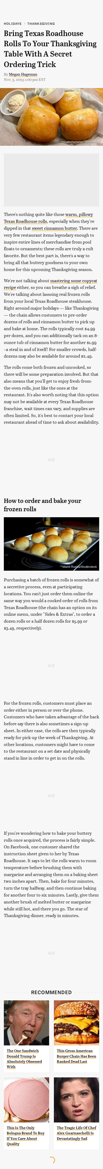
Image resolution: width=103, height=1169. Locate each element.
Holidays (13, 23)
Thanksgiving (41, 23)
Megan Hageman (23, 74)
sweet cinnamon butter (54, 228)
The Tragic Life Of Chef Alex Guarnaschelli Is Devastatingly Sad (76, 1133)
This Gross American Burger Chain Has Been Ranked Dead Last (76, 1056)
